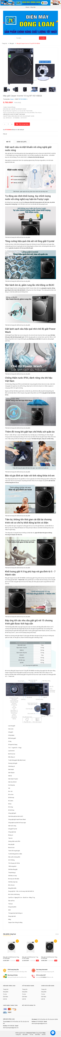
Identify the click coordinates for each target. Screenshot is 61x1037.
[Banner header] (30, 2)
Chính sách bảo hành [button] (47, 985)
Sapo (44, 1032)
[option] (7, 89)
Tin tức (5, 994)
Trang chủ (5, 989)
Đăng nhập (32, 7)
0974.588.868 (11, 1025)
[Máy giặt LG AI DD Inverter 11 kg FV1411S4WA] (30, 947)
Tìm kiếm (42, 38)
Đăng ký (27, 7)
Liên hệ (5, 999)
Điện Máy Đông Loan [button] (9, 985)
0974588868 (8, 129)
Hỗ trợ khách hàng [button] (28, 985)
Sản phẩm (5, 991)
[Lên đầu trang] (58, 1029)
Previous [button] (56, 934)
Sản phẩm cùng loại (9, 934)
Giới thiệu (5, 996)
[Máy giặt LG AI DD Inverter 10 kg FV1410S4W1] (11, 947)
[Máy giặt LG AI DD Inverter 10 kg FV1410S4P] (49, 947)
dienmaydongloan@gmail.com (11, 1027)
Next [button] (58, 934)
